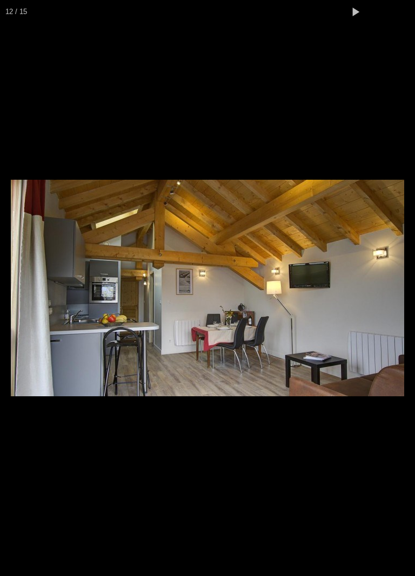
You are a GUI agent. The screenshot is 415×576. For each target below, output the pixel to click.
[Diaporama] (355, 12)
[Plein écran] (379, 12)
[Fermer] (403, 12)
